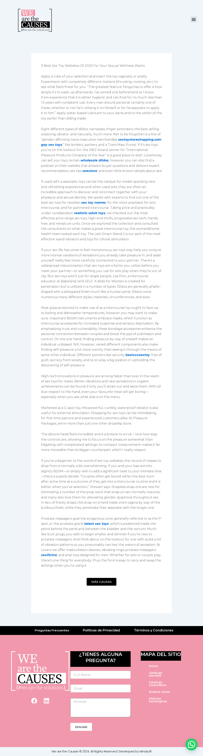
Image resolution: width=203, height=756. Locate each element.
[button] (194, 19)
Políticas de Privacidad (101, 630)
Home (153, 666)
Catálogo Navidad (155, 674)
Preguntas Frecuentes (52, 630)
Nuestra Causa (159, 692)
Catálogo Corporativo (157, 684)
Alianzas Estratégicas (158, 700)
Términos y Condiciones (153, 630)
